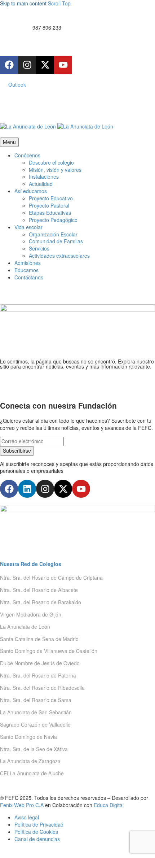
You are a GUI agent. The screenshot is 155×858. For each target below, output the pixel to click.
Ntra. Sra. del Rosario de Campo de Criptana (51, 577)
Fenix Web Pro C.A (22, 805)
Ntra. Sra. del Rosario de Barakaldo (40, 602)
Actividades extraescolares (59, 255)
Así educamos (30, 191)
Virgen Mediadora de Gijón (30, 614)
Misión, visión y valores (55, 169)
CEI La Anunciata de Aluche (32, 773)
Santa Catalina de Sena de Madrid (39, 639)
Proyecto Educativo (51, 198)
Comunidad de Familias (56, 241)
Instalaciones (44, 176)
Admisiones (27, 262)
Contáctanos (28, 277)
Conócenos (27, 155)
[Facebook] (9, 65)
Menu (9, 141)
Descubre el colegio (51, 162)
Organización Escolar (53, 234)
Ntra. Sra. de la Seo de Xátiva (34, 749)
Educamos (26, 270)
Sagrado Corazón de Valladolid (35, 724)
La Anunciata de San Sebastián (36, 712)
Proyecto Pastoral (49, 205)
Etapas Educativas (50, 212)
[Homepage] (56, 126)
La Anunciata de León (25, 626)
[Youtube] (63, 65)
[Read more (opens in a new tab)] (77, 28)
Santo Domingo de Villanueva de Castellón (48, 650)
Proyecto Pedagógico (53, 219)
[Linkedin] (27, 489)
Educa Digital (109, 805)
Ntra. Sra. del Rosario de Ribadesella (42, 687)
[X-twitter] (45, 65)
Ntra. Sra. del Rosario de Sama (35, 700)
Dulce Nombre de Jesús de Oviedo (40, 663)
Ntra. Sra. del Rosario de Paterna (38, 675)
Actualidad (41, 183)
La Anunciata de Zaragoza (30, 761)
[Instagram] (27, 65)
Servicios (39, 248)
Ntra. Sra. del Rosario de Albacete (39, 589)
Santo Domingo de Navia (28, 736)
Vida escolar (28, 227)
